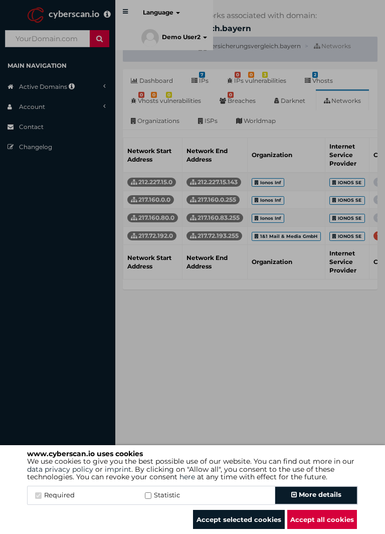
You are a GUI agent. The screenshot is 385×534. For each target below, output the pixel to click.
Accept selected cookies (239, 519)
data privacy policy (60, 469)
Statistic (167, 495)
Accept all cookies (322, 519)
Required (59, 495)
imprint (118, 469)
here (187, 476)
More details (319, 494)
